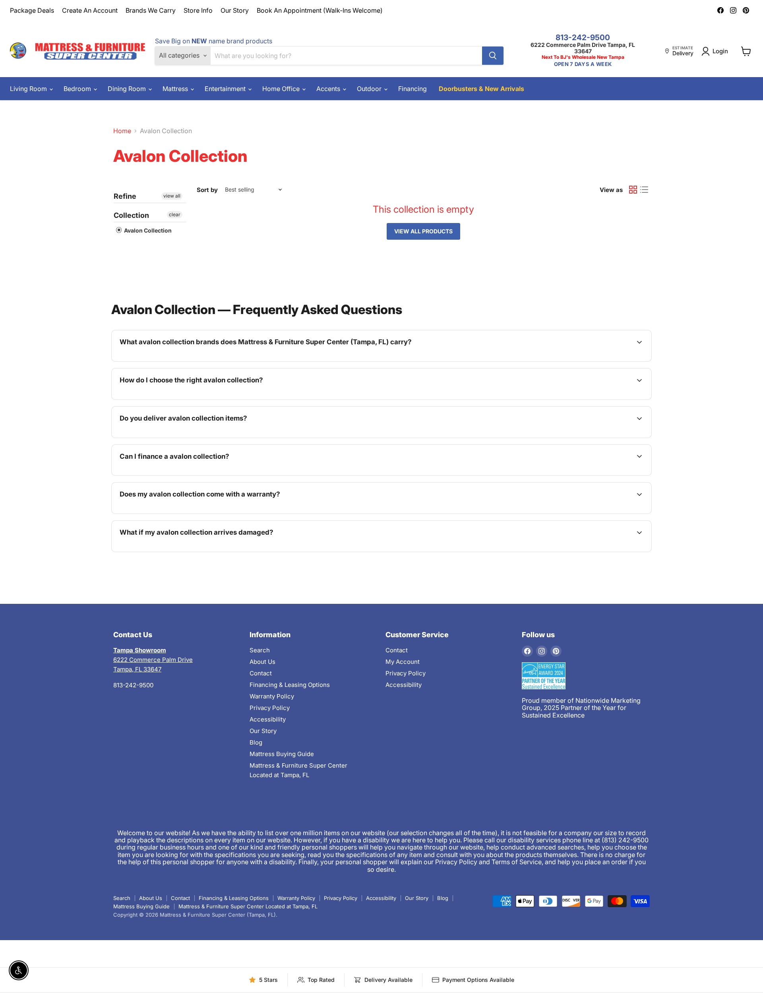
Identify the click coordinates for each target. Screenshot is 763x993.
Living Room (29, 89)
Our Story (235, 10)
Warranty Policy (272, 696)
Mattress (176, 89)
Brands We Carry (151, 10)
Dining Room (127, 89)
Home (122, 130)
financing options (186, 475)
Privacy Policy (270, 708)
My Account (402, 661)
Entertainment (226, 89)
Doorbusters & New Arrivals (481, 89)
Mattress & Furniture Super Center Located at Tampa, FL (248, 906)
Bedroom (78, 89)
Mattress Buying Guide (282, 754)
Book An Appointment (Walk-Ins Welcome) (320, 10)
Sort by (207, 189)
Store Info (198, 10)
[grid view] (633, 189)
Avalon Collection (147, 230)
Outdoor (370, 89)
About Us (262, 661)
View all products (423, 231)
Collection (131, 215)
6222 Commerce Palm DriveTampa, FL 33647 (153, 659)
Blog (256, 742)
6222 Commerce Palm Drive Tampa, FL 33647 (583, 47)
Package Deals (32, 10)
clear (174, 214)
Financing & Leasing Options (290, 685)
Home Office (281, 89)
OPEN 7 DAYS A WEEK (583, 64)
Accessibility (268, 719)
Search (260, 650)
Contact (261, 673)
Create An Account (90, 10)
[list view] (644, 189)
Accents (329, 89)
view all (171, 196)
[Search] (493, 56)
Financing (412, 89)
